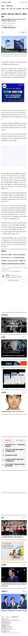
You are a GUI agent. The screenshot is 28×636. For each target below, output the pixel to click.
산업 (14, 8)
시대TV (3, 337)
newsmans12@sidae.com (15, 275)
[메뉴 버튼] (26, 2)
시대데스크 (4, 591)
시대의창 (3, 392)
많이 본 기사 (8, 440)
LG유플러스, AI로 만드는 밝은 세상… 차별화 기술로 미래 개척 (14, 260)
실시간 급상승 (19, 440)
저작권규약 (8, 616)
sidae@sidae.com (16, 271)
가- (19, 32)
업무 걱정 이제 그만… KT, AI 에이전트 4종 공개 (12, 257)
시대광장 (3, 565)
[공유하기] (21, 2)
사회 (27, 8)
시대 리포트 (4, 315)
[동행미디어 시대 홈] (5, 2)
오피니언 (3, 8)
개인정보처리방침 (14, 616)
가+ (26, 32)
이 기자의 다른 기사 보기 (13, 280)
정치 (8, 8)
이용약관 (2, 616)
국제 (23, 8)
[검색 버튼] (23, 2)
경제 (11, 8)
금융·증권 (19, 8)
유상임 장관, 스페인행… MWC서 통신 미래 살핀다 (13, 255)
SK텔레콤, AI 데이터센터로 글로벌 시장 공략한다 (13, 263)
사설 (2, 518)
